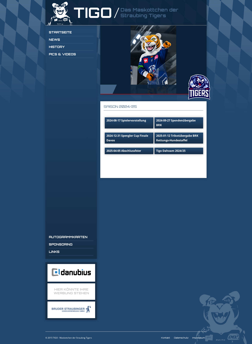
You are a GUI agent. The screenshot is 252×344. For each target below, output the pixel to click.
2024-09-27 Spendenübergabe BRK (176, 123)
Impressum (198, 337)
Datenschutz (181, 337)
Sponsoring (61, 244)
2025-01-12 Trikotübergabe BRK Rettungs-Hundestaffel (177, 138)
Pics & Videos (62, 54)
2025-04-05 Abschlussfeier (123, 151)
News (54, 39)
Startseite (60, 32)
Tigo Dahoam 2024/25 (170, 151)
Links (54, 252)
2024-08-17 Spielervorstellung (126, 120)
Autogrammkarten (68, 237)
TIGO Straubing (113, 13)
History (57, 47)
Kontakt (165, 337)
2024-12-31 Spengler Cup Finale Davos (127, 138)
